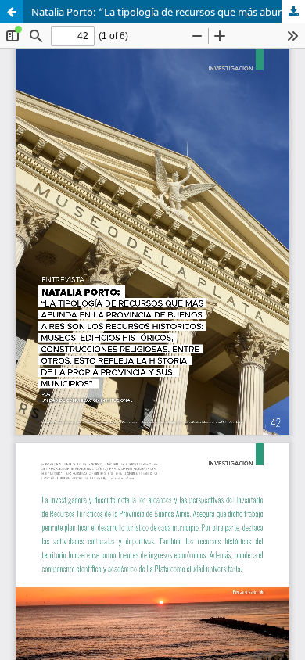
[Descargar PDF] (293, 11)
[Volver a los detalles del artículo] (11, 11)
